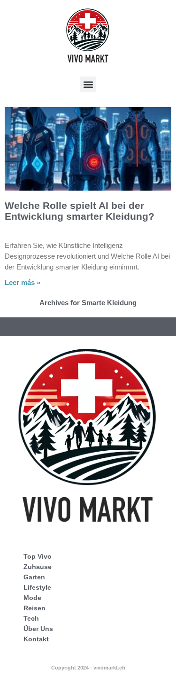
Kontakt (36, 639)
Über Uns (38, 628)
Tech (31, 618)
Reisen (34, 608)
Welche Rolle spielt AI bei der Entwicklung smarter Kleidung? (79, 211)
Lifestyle (37, 587)
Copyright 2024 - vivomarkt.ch (88, 667)
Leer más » (22, 282)
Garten (34, 577)
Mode (32, 597)
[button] (88, 84)
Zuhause (37, 566)
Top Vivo (37, 556)
